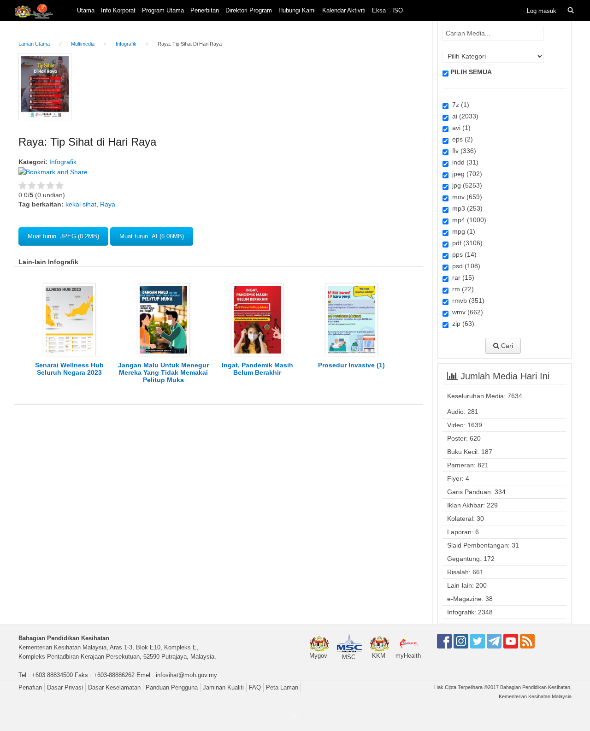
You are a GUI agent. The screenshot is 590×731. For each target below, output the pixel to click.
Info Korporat (118, 10)
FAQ (255, 687)
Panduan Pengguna (172, 687)
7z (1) (458, 104)
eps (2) (460, 139)
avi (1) (459, 127)
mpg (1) (461, 231)
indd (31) (463, 162)
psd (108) (464, 266)
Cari (506, 345)
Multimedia (82, 44)
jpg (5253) (465, 185)
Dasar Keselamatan (114, 687)
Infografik (126, 44)
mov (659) (465, 196)
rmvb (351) (466, 300)
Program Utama (163, 10)
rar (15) (461, 277)
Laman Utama (34, 44)
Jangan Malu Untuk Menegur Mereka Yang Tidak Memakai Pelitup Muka (163, 372)
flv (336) (462, 150)
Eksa (379, 10)
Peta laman (282, 687)
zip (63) (461, 323)
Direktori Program (248, 10)
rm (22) (461, 289)
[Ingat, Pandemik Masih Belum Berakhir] (257, 319)
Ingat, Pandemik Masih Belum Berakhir (257, 368)
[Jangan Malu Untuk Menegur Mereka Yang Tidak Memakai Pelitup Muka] (163, 319)
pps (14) (462, 254)
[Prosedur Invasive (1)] (351, 319)
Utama (85, 10)
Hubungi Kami (297, 10)
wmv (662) (465, 312)
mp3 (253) (465, 208)
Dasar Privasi (65, 687)
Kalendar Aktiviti (344, 10)
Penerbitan (204, 10)
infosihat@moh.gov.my (186, 675)
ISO (397, 10)
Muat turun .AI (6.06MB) (151, 236)
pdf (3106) (465, 243)
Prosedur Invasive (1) (351, 365)
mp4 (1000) (467, 220)
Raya (107, 204)
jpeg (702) (465, 173)
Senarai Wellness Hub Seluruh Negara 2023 (69, 368)
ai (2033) (463, 116)
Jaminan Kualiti (223, 687)
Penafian (30, 687)
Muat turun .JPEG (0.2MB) (63, 236)
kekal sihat (80, 204)
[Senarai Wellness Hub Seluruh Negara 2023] (69, 319)
